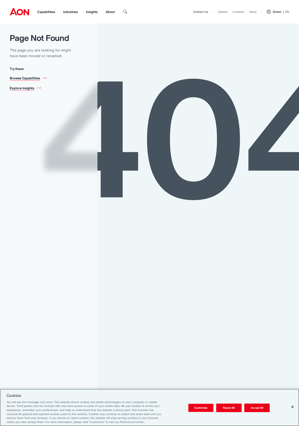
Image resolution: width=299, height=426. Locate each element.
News (252, 12)
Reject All (229, 408)
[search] (125, 11)
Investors (238, 12)
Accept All (257, 408)
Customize (200, 408)
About (110, 11)
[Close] (292, 406)
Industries (70, 11)
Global (281, 12)
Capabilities (46, 11)
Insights (92, 11)
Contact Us (200, 12)
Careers (223, 12)
